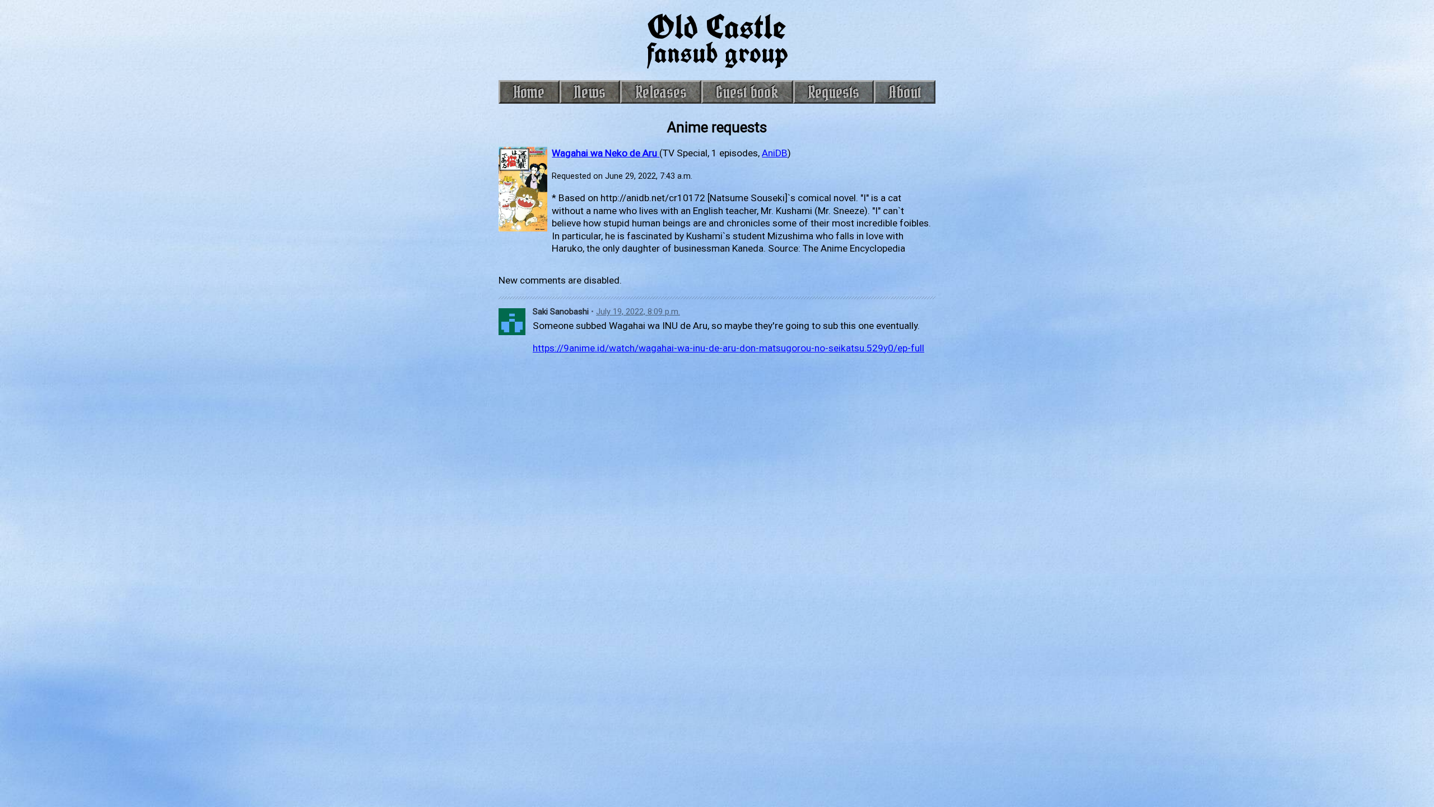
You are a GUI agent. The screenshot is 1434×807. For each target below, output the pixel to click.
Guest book (747, 92)
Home (528, 92)
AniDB (775, 153)
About (905, 92)
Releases (661, 92)
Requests (833, 92)
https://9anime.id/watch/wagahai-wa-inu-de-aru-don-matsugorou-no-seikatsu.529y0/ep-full (728, 348)
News (590, 92)
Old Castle (717, 37)
